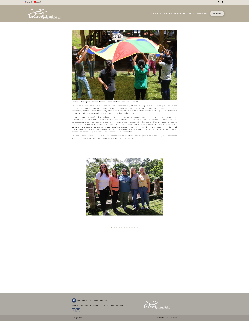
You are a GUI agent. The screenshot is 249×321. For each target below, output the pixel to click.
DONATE (217, 13)
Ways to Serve (95, 305)
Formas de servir (180, 13)
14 (132, 227)
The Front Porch (108, 305)
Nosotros (154, 13)
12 (129, 227)
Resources (120, 305)
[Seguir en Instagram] (222, 2)
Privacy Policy (77, 318)
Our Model (84, 305)
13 (131, 227)
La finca (191, 13)
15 (134, 227)
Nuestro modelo (166, 13)
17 (137, 227)
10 (126, 227)
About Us (75, 305)
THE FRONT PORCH (202, 13)
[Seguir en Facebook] (218, 2)
